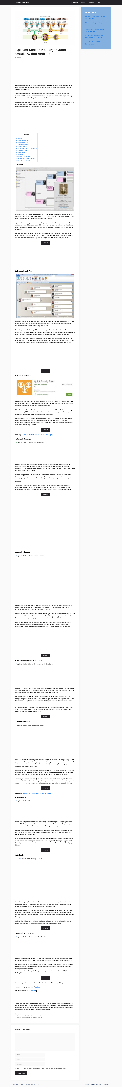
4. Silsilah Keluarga (22, 144)
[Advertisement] (45, 72)
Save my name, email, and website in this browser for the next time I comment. (41, 1068)
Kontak (93, 1084)
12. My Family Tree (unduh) (24, 160)
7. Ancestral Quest (21, 150)
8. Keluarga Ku (20, 152)
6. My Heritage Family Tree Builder (26, 148)
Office (98, 2)
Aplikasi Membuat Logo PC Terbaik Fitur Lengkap (38, 435)
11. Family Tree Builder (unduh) (25, 158)
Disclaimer (99, 1084)
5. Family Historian (21, 146)
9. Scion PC (19, 154)
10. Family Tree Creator (23, 156)
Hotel (83, 2)
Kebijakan (106, 1084)
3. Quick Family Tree (22, 142)
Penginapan (74, 2)
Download (45, 242)
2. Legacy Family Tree (22, 140)
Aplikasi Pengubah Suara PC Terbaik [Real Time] (30, 1017)
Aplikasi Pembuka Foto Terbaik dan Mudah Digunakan (31, 1015)
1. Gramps (19, 138)
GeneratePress (35, 1084)
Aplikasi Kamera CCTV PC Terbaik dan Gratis (37, 793)
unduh (37, 987)
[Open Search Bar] (104, 2)
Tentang (87, 1084)
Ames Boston (22, 2)
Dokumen (91, 2)
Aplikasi (19, 1014)
